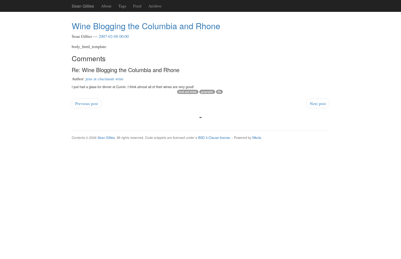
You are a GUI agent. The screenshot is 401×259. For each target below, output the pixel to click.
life (219, 92)
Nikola (256, 137)
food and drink (188, 92)
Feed (137, 6)
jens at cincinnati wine (104, 78)
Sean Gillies (106, 137)
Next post (318, 103)
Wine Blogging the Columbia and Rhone (146, 26)
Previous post (86, 103)
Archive (155, 6)
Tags (122, 6)
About (106, 6)
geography (207, 92)
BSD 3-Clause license (214, 137)
